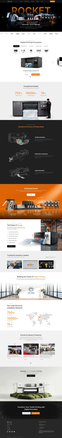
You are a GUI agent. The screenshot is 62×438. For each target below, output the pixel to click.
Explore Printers (16, 25)
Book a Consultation (9, 25)
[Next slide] (59, 17)
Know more (9, 358)
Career (42, 1)
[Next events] (55, 348)
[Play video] (14, 264)
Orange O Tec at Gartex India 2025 (12, 355)
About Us (8, 425)
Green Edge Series (26, 1)
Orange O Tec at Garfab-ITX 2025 (28, 355)
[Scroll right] (56, 264)
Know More (26, 74)
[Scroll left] (5, 264)
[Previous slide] (3, 17)
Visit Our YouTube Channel (50, 257)
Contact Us (52, 1)
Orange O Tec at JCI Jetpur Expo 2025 (46, 355)
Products (21, 1)
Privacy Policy (9, 429)
